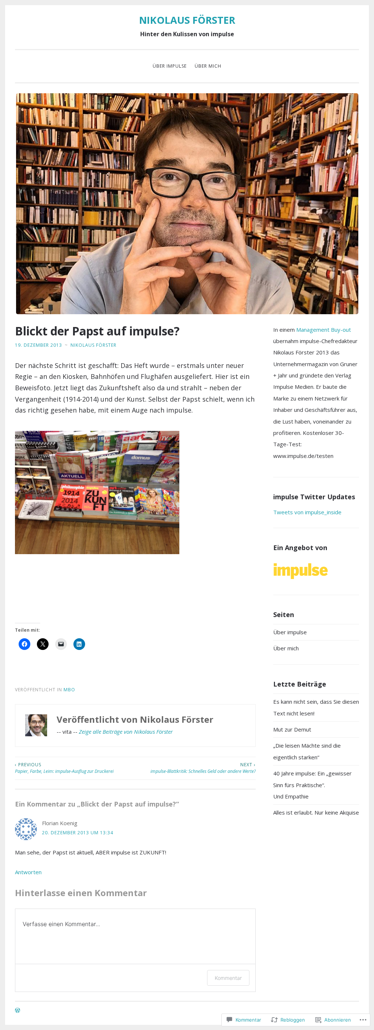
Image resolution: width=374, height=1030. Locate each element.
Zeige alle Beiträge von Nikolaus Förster (126, 731)
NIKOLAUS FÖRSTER (187, 20)
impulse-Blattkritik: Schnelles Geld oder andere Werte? (203, 768)
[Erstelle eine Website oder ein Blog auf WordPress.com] (17, 1011)
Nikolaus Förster (93, 345)
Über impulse (170, 66)
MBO (69, 690)
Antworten (28, 872)
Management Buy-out (323, 329)
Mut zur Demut (292, 729)
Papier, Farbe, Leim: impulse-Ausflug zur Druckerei (64, 768)
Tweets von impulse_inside (307, 512)
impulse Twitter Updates (314, 496)
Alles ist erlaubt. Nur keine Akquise (316, 812)
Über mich (208, 66)
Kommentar (228, 978)
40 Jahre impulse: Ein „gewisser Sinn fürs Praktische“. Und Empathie (312, 785)
